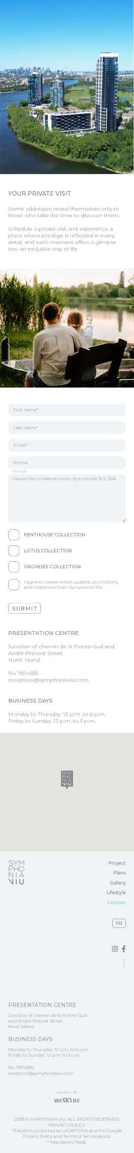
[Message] (67, 498)
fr (119, 923)
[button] (67, 779)
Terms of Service (80, 1136)
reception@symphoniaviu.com (48, 680)
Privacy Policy (37, 1136)
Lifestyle (116, 892)
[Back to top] (124, 964)
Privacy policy (67, 1125)
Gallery (118, 883)
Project (117, 863)
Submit (25, 608)
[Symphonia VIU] (16, 872)
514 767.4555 (23, 673)
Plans (120, 873)
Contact (116, 902)
